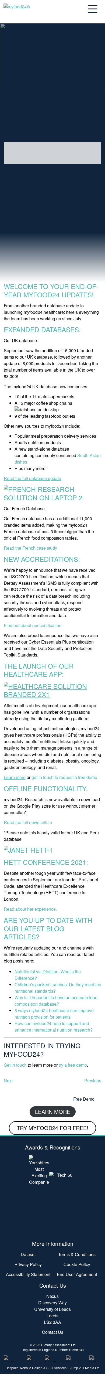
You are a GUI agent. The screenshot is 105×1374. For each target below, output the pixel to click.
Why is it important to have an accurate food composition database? (56, 1000)
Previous (92, 1080)
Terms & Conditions (77, 1254)
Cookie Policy (77, 1264)
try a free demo (72, 1065)
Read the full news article (28, 822)
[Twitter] (31, 1357)
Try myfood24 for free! (52, 1128)
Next (8, 1080)
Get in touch (15, 1065)
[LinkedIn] (51, 1357)
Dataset (28, 1254)
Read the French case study (30, 548)
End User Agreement (77, 1274)
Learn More (52, 1111)
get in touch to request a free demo (64, 777)
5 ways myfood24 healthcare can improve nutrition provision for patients (54, 1013)
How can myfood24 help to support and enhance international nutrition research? (54, 1026)
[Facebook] (11, 1357)
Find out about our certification (32, 625)
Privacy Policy (28, 1264)
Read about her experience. (30, 909)
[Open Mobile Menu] (94, 9)
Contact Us (52, 1332)
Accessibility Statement (28, 1274)
